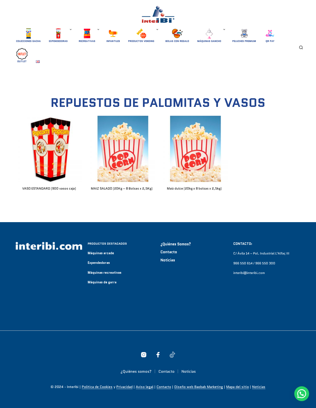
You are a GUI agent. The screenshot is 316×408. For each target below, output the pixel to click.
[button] (301, 393)
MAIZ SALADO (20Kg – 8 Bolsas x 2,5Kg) (122, 188)
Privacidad (124, 387)
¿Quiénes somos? (175, 244)
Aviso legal (144, 387)
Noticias (167, 260)
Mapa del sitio (237, 387)
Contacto (168, 252)
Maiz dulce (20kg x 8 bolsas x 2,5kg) (194, 188)
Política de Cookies (97, 387)
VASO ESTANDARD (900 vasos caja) (49, 188)
